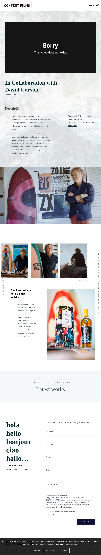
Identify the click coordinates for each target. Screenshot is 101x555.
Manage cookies (51, 551)
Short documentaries (83, 122)
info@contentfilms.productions (17, 469)
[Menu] (92, 5)
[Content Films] (17, 5)
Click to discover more (51, 382)
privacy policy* (61, 506)
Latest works (50, 389)
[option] (14, 261)
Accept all (37, 551)
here (75, 544)
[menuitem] (92, 5)
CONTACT (99, 265)
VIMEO (99, 254)
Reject (64, 551)
